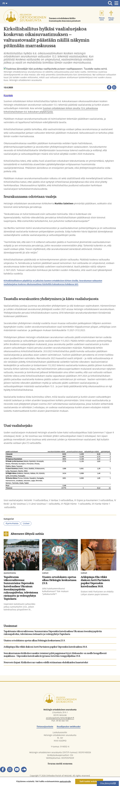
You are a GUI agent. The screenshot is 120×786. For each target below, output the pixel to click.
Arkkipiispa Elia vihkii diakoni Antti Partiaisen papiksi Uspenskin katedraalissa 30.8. (45, 647)
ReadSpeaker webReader (69, 726)
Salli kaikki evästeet (89, 781)
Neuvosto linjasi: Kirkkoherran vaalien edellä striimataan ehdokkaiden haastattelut (46, 663)
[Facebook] (3, 769)
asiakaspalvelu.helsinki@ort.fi (60, 717)
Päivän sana (102, 19)
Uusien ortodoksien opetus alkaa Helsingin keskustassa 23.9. (34, 641)
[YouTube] (17, 769)
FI (4, 3)
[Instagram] (10, 769)
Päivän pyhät (111, 19)
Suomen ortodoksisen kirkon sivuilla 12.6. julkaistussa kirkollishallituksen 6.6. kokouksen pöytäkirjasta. (51, 110)
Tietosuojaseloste (45, 726)
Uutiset (26, 523)
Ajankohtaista (12, 523)
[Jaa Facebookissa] (109, 87)
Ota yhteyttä (106, 783)
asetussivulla (65, 781)
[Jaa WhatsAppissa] (114, 87)
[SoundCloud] (24, 769)
